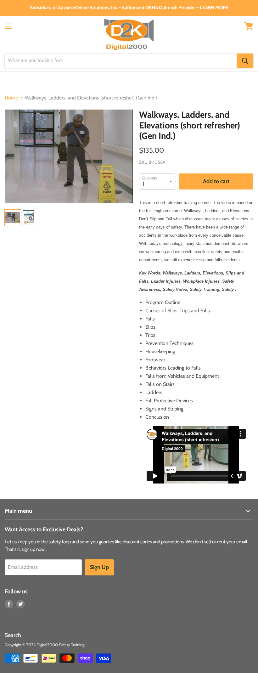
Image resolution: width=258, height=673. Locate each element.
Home (11, 98)
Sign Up (99, 567)
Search (13, 635)
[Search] (245, 61)
